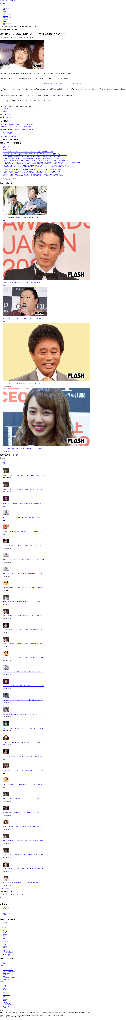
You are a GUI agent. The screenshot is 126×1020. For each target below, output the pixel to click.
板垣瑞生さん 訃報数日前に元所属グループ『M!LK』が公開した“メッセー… (23, 714)
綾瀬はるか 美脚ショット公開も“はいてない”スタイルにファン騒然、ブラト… (24, 475)
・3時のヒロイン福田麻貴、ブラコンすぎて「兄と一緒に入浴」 (16, 124)
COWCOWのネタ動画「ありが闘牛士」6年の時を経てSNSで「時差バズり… (23, 217)
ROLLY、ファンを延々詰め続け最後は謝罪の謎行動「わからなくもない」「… (23, 503)
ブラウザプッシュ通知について (11, 977)
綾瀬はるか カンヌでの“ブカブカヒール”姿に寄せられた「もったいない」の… (24, 559)
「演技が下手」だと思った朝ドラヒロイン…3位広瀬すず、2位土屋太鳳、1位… (23, 742)
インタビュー (8, 11)
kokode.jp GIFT (6, 955)
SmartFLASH (6, 946)
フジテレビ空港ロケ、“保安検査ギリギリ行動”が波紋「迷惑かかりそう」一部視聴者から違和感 (28, 152)
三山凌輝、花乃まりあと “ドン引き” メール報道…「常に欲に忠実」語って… (23, 545)
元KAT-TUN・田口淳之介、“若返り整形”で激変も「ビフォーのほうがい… (22, 601)
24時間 (4, 460)
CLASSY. (5, 931)
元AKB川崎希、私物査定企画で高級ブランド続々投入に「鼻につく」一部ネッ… (24, 448)
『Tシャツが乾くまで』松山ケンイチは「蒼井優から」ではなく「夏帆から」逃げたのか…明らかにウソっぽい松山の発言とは (36, 160)
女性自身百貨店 (7, 954)
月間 (4, 463)
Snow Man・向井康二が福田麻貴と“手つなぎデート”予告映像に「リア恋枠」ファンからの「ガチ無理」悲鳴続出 (32, 169)
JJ (3, 930)
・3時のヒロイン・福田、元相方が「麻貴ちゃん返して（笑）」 (16, 126)
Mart (4, 936)
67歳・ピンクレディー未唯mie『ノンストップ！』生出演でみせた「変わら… (23, 728)
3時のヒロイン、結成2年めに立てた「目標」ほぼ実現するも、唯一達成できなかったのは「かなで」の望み (31, 158)
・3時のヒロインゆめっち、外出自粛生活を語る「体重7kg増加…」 (17, 129)
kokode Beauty (6, 951)
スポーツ (5, 13)
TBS (4, 147)
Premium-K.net (6, 942)
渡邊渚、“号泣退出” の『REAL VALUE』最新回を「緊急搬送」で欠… (21, 882)
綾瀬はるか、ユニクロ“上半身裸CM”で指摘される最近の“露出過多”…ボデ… (23, 573)
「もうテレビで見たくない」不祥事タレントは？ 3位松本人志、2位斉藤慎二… (23, 587)
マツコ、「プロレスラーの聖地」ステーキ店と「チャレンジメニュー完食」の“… (24, 318)
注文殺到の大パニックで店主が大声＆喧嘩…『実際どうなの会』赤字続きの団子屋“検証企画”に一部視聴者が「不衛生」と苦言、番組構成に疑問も (41, 162)
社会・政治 (6, 8)
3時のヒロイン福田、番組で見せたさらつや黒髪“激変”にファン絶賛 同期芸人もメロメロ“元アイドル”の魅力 (31, 153)
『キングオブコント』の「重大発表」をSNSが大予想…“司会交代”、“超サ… (23, 383)
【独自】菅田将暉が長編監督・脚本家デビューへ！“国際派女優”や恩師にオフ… (24, 282)
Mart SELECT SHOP (8, 953)
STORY (5, 934)
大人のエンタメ (12, 17)
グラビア (5, 16)
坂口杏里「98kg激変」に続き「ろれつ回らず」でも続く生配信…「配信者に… (23, 826)
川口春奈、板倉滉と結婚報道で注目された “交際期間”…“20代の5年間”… (22, 812)
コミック (5, 19)
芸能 (4, 11)
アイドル (5, 17)
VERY (4, 932)
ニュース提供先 (7, 976)
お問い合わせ (6, 979)
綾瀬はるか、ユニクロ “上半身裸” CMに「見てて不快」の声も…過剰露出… (23, 517)
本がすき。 (6, 947)
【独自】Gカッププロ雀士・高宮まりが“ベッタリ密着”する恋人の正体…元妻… (23, 854)
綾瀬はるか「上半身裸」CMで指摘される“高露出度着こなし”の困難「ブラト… (23, 489)
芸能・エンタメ (7, 9)
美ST (4, 938)
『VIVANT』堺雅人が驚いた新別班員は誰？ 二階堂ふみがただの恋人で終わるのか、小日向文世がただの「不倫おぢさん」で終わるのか (38, 166)
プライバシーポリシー (9, 971)
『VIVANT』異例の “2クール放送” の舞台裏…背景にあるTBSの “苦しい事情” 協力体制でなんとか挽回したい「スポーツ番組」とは (37, 163)
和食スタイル (6, 943)
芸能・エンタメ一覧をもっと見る (9, 136)
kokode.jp (5, 950)
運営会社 (5, 974)
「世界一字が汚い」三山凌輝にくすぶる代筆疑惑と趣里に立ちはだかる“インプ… (24, 770)
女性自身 (5, 944)
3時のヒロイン (6, 146)
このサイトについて (8, 968)
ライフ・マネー (7, 14)
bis (3, 940)
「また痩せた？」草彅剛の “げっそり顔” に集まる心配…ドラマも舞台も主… (23, 531)
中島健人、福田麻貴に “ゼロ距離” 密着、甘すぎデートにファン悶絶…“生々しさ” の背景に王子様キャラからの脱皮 (33, 175)
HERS (4, 935)
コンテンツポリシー (8, 970)
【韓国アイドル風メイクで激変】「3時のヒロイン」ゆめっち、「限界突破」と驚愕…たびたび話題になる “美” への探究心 (35, 155)
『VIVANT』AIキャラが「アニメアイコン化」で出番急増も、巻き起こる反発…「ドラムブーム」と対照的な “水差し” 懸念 (35, 165)
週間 (4, 462)
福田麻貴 (5, 149)
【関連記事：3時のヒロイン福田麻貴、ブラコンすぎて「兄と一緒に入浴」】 (63, 83)
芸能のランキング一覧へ (6, 888)
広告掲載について (7, 973)
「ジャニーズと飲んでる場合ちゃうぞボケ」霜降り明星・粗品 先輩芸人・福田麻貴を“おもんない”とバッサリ (32, 156)
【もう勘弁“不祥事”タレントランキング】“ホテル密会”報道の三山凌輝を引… (23, 700)
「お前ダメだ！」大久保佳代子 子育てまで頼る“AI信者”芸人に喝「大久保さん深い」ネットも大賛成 (30, 172)
